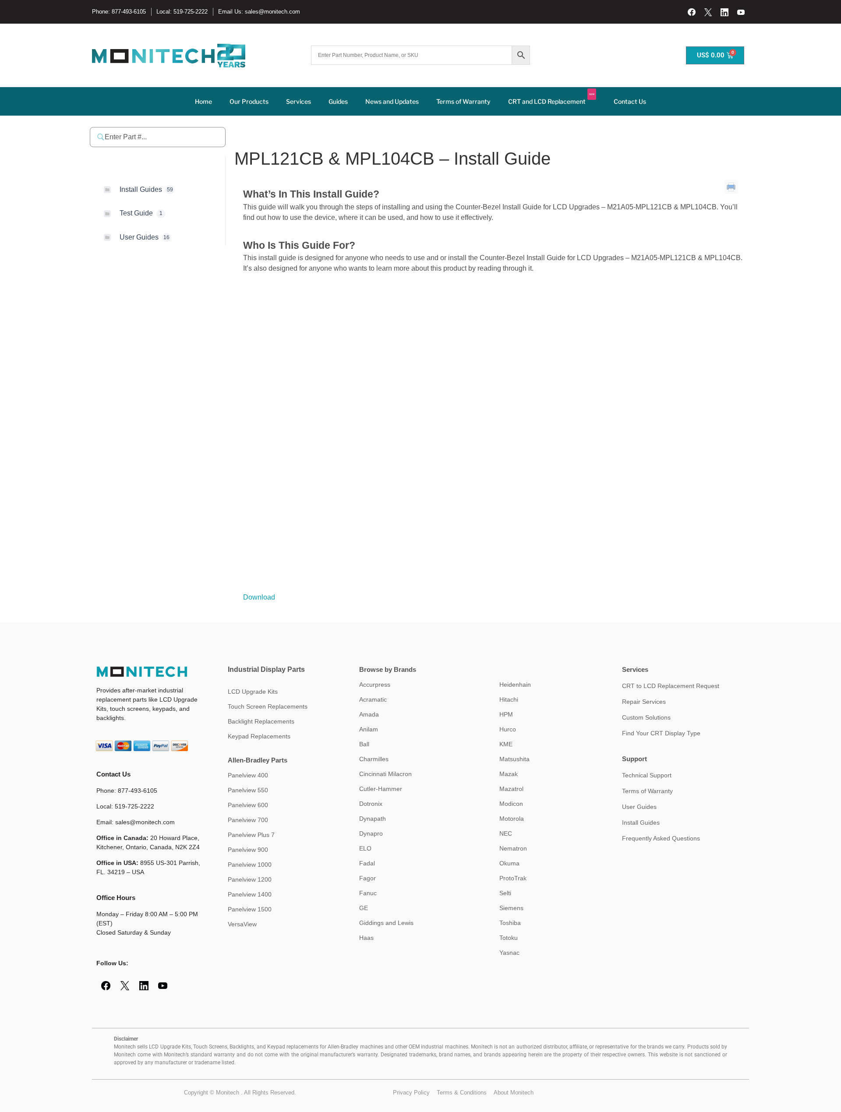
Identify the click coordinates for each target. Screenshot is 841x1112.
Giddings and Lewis (386, 922)
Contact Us (630, 101)
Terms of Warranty (463, 101)
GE (363, 907)
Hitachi (508, 699)
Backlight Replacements (261, 721)
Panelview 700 (248, 819)
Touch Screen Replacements (267, 706)
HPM (506, 714)
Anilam (368, 729)
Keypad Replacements (259, 736)
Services (298, 101)
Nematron (513, 848)
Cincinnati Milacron (385, 773)
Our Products (249, 101)
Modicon (511, 803)
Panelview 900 (248, 849)
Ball (364, 744)
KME (505, 744)
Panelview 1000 (250, 864)
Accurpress (374, 684)
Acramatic (373, 699)
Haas (366, 937)
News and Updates (392, 101)
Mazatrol (511, 788)
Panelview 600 (248, 804)
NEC (505, 833)
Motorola (511, 818)
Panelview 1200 (250, 879)
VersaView (242, 924)
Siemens (511, 907)
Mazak (508, 773)
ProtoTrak (513, 878)
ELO (365, 848)
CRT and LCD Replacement (551, 99)
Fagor (367, 878)
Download (259, 597)
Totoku (508, 937)
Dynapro (371, 833)
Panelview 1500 (250, 909)
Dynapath (372, 818)
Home (203, 101)
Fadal (367, 863)
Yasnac (509, 952)
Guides (338, 101)
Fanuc (368, 893)
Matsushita (514, 759)
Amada (369, 714)
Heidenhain (515, 684)
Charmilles (374, 759)
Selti (505, 893)
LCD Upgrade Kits (253, 691)
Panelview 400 (248, 775)
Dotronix (370, 803)
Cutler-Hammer (380, 788)
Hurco (507, 729)
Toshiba (510, 922)
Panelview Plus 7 (251, 834)
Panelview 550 (248, 790)
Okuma (509, 863)
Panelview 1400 (250, 894)
